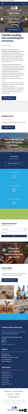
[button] (23, 3)
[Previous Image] (1, 19)
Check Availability (13, 29)
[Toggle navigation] (2, 3)
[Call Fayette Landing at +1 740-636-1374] (25, 3)
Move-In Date (5, 229)
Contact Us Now (8, 98)
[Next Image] (26, 19)
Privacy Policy (10, 394)
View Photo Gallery (9, 280)
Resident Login (7, 391)
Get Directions (8, 127)
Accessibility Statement (13, 397)
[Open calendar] (25, 229)
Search (14, 236)
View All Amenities (13, 163)
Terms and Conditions (17, 391)
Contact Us (17, 394)
